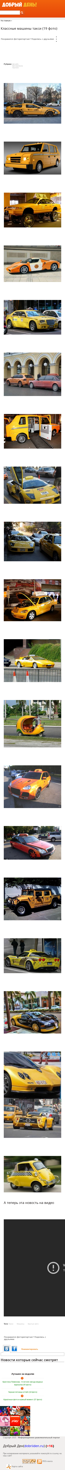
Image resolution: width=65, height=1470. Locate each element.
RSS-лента (47, 1461)
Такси (11, 1324)
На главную (6, 21)
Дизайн (15, 64)
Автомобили (17, 66)
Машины (20, 1324)
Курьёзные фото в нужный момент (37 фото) (22, 1399)
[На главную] (19, 4)
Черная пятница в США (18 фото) (22, 1392)
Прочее (15, 68)
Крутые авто (33, 1324)
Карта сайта (17, 1466)
